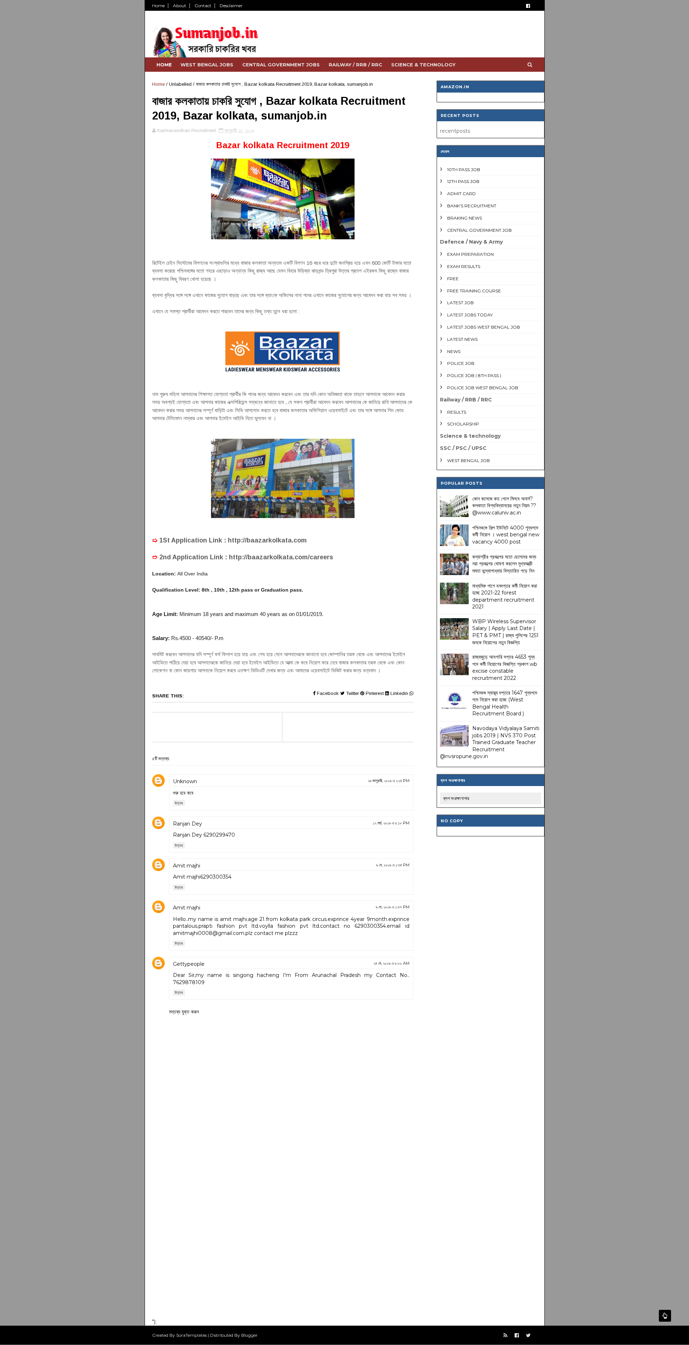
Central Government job (479, 230)
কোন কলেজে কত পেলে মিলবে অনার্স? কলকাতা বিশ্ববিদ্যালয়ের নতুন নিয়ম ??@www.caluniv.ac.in (504, 505)
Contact (202, 5)
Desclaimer (231, 5)
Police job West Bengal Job (482, 387)
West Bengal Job (468, 460)
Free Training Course (474, 290)
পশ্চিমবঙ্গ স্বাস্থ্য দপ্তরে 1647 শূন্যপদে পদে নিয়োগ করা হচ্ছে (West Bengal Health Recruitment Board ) (504, 703)
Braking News (464, 218)
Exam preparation (470, 254)
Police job (460, 363)
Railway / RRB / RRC (355, 64)
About (179, 5)
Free (453, 278)
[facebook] (528, 6)
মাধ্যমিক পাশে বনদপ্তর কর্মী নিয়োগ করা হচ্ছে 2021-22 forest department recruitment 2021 (504, 596)
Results (456, 412)
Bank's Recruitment (471, 205)
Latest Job (460, 302)
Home (158, 5)
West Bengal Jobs (207, 64)
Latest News (462, 339)
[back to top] (665, 1316)
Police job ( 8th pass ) (474, 375)
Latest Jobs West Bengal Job (483, 327)
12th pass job (463, 181)
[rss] (505, 1335)
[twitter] (528, 1335)
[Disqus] (282, 1219)
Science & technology (423, 64)
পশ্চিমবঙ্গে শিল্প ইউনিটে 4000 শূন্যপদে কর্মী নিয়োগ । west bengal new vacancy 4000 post (505, 535)
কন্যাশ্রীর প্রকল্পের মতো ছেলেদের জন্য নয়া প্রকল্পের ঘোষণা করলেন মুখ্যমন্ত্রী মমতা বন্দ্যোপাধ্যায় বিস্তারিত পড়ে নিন (504, 564)
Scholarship (463, 424)
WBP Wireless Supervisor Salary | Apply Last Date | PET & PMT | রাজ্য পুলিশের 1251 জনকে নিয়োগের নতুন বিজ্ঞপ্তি (505, 632)
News (453, 351)
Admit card (461, 193)
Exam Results (463, 266)
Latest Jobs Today (470, 315)
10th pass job (463, 169)
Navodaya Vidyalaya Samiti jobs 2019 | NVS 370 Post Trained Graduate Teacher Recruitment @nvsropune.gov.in (489, 742)
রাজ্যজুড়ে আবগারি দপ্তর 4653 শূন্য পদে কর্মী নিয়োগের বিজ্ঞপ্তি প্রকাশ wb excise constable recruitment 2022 (504, 667)
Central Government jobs (281, 64)
